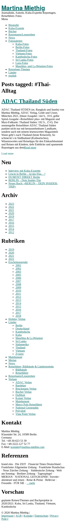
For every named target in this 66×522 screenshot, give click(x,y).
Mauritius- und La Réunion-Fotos (34, 66)
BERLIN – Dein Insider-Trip (24, 180)
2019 (11, 216)
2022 (11, 206)
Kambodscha (22, 331)
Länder (12, 72)
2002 (18, 268)
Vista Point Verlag (25, 414)
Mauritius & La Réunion (29, 338)
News (11, 37)
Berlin (18, 325)
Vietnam (20, 350)
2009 (18, 287)
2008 (18, 284)
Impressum (7, 515)
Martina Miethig (23, 7)
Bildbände (21, 369)
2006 (18, 277)
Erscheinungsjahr (18, 262)
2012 (11, 232)
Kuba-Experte (16, 28)
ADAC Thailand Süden (29, 101)
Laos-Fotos (21, 63)
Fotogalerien (15, 40)
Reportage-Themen (19, 69)
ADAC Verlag (23, 382)
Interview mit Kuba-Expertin (24, 170)
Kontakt (28, 515)
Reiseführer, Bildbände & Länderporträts (31, 366)
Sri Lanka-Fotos (24, 59)
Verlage (12, 379)
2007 (18, 281)
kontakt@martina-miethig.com (27, 447)
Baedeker (20, 385)
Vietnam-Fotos (23, 53)
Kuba (18, 334)
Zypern (19, 353)
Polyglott (20, 410)
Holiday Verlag (16, 319)
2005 (18, 274)
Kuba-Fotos (22, 44)
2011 (18, 293)
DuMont (20, 395)
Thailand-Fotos (23, 50)
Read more (30, 147)
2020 (11, 213)
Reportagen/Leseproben (21, 34)
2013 (18, 300)
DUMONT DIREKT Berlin (24, 177)
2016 (11, 222)
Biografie (13, 25)
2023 (11, 203)
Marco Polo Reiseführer (28, 404)
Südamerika (22, 344)
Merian (12, 360)
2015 (11, 225)
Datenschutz (41, 515)
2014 (11, 229)
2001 (18, 265)
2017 (11, 219)
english (12, 75)
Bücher (12, 31)
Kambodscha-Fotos (26, 56)
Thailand (20, 347)
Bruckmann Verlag (25, 388)
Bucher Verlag (23, 391)
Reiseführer (21, 372)
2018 (18, 315)
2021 (11, 210)
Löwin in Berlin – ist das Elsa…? (26, 173)
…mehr (31, 483)
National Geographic (27, 407)
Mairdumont (15, 357)
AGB (18, 515)
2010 (18, 290)
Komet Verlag (23, 398)
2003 (18, 271)
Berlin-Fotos (22, 47)
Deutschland (22, 328)
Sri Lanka (20, 341)
